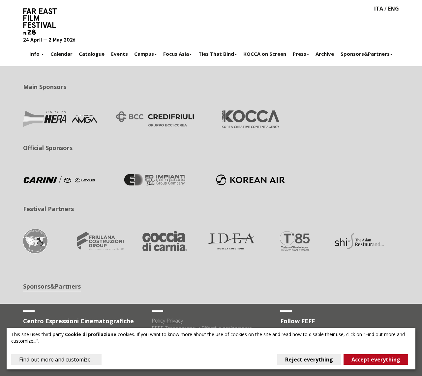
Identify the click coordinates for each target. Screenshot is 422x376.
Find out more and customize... (56, 359)
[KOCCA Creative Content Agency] (250, 118)
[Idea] (230, 240)
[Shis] (359, 240)
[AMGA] (59, 118)
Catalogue (92, 53)
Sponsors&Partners (365, 53)
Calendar (61, 53)
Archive (325, 53)
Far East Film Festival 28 (43, 21)
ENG (393, 8)
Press (299, 53)
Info (35, 53)
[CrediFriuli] (155, 118)
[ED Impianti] (155, 179)
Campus (144, 53)
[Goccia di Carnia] (165, 240)
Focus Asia (176, 53)
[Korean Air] (250, 179)
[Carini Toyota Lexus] (59, 179)
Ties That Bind (216, 53)
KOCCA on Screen (264, 53)
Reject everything (309, 359)
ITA (378, 8)
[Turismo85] (295, 240)
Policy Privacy (167, 320)
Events (119, 53)
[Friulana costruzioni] (100, 240)
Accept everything (375, 359)
